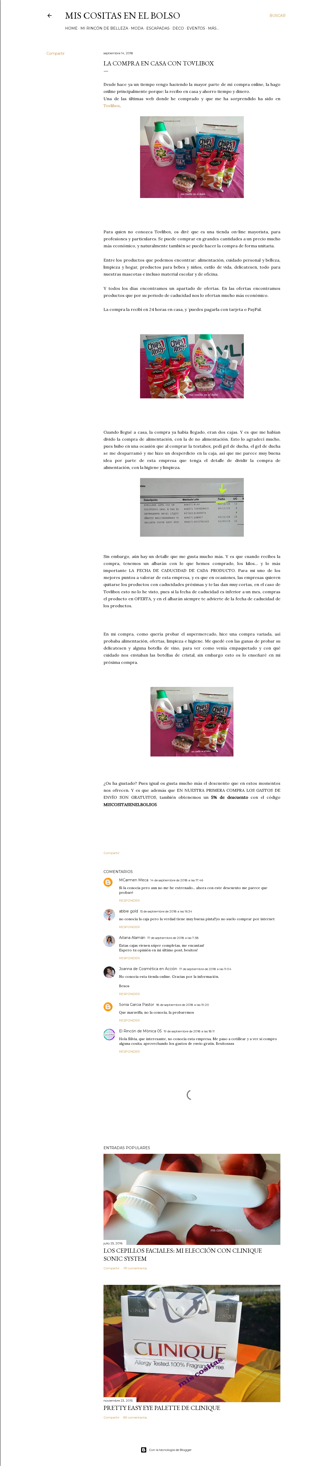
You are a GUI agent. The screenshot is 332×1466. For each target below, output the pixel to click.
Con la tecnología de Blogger (170, 1450)
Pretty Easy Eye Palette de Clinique (161, 1408)
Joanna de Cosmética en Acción (148, 968)
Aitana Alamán (132, 937)
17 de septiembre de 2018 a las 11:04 (205, 969)
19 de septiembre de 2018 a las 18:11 (189, 1031)
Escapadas (158, 28)
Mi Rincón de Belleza (104, 28)
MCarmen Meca (133, 880)
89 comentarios (135, 1417)
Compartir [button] (55, 53)
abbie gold (128, 911)
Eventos (196, 28)
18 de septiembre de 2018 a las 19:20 (182, 1005)
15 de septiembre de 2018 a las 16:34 (166, 911)
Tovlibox (111, 105)
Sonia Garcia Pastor (136, 1004)
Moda (137, 28)
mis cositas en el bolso (122, 15)
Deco (178, 28)
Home (71, 28)
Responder (129, 900)
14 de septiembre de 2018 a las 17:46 (176, 880)
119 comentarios (135, 1268)
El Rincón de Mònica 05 (140, 1031)
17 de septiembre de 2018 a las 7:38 (173, 938)
